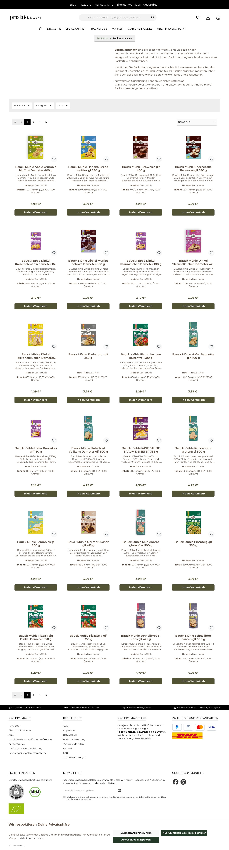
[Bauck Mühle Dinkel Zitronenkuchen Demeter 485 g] (35, 334)
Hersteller (20, 105)
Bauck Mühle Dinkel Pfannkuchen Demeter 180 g (140, 262)
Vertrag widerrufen (73, 744)
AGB (65, 725)
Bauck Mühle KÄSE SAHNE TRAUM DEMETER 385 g (141, 449)
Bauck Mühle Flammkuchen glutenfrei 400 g (141, 356)
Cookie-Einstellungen (74, 757)
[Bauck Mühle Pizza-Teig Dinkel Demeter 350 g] (35, 616)
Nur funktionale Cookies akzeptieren (184, 832)
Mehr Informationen (31, 838)
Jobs (11, 735)
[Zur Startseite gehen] (26, 17)
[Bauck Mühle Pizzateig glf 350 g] (88, 616)
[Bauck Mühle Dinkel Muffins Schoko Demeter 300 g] (88, 241)
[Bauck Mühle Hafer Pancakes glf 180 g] (35, 428)
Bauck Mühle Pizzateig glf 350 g (88, 637)
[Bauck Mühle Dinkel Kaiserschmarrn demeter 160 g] (35, 241)
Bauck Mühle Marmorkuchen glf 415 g (88, 543)
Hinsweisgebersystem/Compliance (27, 753)
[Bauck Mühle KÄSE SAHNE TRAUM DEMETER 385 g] (140, 428)
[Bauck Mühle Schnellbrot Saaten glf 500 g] (193, 616)
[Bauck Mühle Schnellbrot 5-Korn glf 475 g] (140, 616)
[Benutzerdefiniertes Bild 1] (177, 727)
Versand (67, 748)
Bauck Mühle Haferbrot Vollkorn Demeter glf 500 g (88, 449)
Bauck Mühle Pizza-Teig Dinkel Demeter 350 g (36, 637)
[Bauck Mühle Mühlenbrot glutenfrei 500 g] (140, 522)
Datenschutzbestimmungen (94, 797)
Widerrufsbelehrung (74, 739)
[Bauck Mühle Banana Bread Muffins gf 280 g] (88, 147)
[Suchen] (153, 17)
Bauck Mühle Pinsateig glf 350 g (193, 543)
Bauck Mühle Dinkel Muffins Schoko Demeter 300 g (88, 262)
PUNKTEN (146, 738)
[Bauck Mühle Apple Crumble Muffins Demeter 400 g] (35, 147)
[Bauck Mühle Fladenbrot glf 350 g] (88, 334)
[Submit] (119, 790)
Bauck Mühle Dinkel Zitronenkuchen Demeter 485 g (35, 356)
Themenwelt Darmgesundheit (138, 4)
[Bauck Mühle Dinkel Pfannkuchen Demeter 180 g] (140, 241)
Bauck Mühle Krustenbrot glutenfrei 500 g (193, 449)
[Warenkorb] (217, 17)
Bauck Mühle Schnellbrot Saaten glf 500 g (193, 637)
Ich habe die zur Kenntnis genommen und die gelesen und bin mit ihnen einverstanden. (116, 798)
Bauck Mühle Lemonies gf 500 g (35, 543)
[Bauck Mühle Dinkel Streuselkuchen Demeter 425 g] (193, 241)
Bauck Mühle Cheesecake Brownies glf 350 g (193, 168)
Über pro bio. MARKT (20, 730)
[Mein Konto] (208, 17)
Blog (73, 4)
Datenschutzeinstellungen (136, 832)
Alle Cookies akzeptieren (136, 839)
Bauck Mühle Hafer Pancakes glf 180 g (36, 449)
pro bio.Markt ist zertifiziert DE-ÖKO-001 (30, 739)
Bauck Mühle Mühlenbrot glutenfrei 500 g (141, 543)
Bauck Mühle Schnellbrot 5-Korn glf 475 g (141, 637)
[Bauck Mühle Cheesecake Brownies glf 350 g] (193, 147)
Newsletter (14, 725)
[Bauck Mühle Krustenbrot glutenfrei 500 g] (193, 428)
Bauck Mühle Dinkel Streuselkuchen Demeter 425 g (193, 262)
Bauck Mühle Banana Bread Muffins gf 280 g (88, 168)
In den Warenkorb (35, 212)
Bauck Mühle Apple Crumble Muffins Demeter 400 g (35, 168)
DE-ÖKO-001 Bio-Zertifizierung (25, 748)
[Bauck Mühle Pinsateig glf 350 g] (193, 522)
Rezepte (85, 4)
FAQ (65, 753)
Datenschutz (70, 735)
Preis (61, 105)
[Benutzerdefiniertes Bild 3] (205, 727)
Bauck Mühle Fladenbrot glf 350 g (88, 356)
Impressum (69, 730)
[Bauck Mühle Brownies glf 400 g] (140, 147)
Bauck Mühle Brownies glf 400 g (141, 168)
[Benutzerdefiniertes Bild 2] (188, 727)
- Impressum (16, 845)
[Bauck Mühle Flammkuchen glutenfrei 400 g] (140, 334)
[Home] (43, 29)
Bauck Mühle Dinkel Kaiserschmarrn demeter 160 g (36, 262)
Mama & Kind (103, 4)
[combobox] (114, 17)
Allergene (42, 105)
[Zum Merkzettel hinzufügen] (54, 159)
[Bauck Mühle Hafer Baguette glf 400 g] (193, 334)
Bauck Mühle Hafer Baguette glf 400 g (193, 356)
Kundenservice (17, 744)
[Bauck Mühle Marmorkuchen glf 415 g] (88, 522)
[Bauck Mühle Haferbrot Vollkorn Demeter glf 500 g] (88, 428)
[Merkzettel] (198, 17)
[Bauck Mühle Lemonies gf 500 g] (35, 522)
